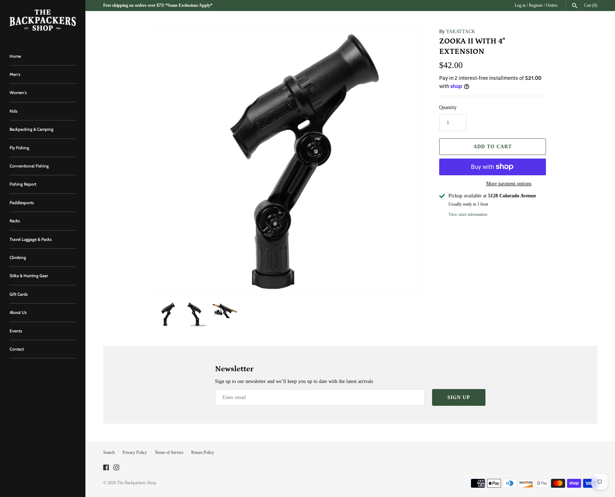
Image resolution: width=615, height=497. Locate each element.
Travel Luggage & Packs (31, 239)
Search (109, 452)
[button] (406, 161)
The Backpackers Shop (136, 482)
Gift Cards (19, 294)
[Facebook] (106, 468)
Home (15, 56)
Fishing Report (23, 184)
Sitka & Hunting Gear (29, 275)
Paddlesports (22, 202)
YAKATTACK (460, 31)
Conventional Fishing (29, 166)
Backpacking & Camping (31, 129)
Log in (520, 5)
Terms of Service (169, 452)
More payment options (508, 183)
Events (16, 330)
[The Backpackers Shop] (42, 20)
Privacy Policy (134, 452)
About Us (18, 312)
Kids (13, 111)
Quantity (448, 107)
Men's (15, 74)
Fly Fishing (19, 147)
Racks (15, 220)
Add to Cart (492, 146)
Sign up (458, 397)
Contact (17, 349)
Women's (18, 92)
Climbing (18, 257)
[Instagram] (116, 468)
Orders (552, 5)
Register (536, 5)
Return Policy (202, 452)
